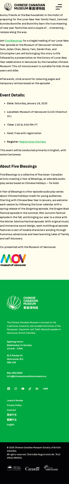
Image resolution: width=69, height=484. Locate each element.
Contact (11, 410)
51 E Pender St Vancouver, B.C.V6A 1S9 (15, 359)
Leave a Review (15, 400)
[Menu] (59, 7)
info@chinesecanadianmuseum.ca (26, 376)
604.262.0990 (14, 373)
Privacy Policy (14, 405)
